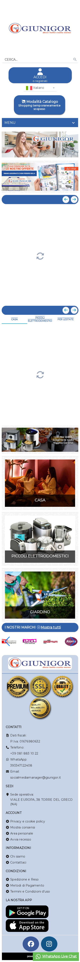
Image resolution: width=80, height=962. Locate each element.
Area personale (21, 833)
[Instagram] (49, 943)
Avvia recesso (20, 839)
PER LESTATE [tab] (66, 319)
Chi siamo (17, 856)
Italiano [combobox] (38, 88)
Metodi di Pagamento (27, 885)
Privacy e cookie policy (27, 821)
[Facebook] (31, 943)
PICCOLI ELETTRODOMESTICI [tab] (40, 319)
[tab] (40, 122)
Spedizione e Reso (24, 879)
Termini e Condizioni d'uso (30, 891)
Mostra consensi (22, 827)
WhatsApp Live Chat (59, 956)
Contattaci (18, 862)
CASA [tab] (14, 319)
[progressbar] (40, 255)
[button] (65, 152)
